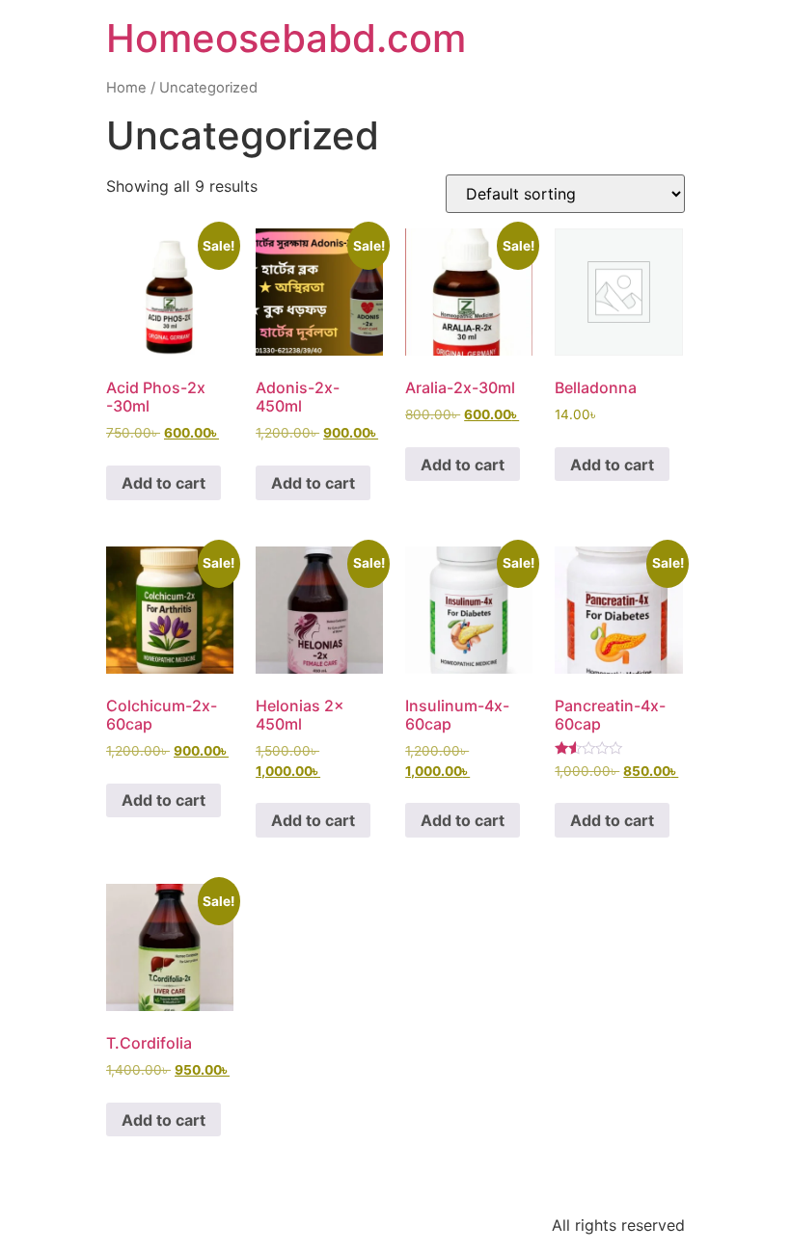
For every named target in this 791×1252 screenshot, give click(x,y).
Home (126, 87)
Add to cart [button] (163, 483)
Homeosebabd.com (286, 38)
